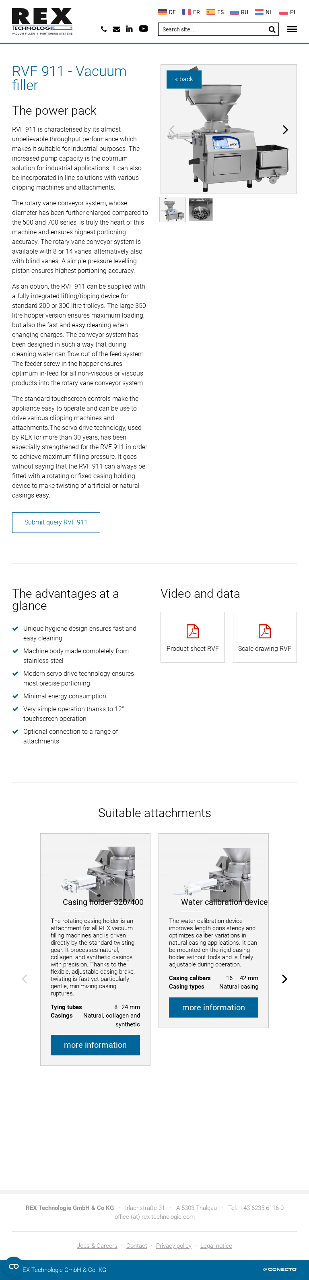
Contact (136, 1245)
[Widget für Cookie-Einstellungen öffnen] (13, 1266)
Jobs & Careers (97, 1245)
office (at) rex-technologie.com (155, 1216)
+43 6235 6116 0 (262, 1208)
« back (184, 79)
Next (285, 129)
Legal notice (216, 1245)
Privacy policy (174, 1245)
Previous (172, 129)
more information (95, 1045)
